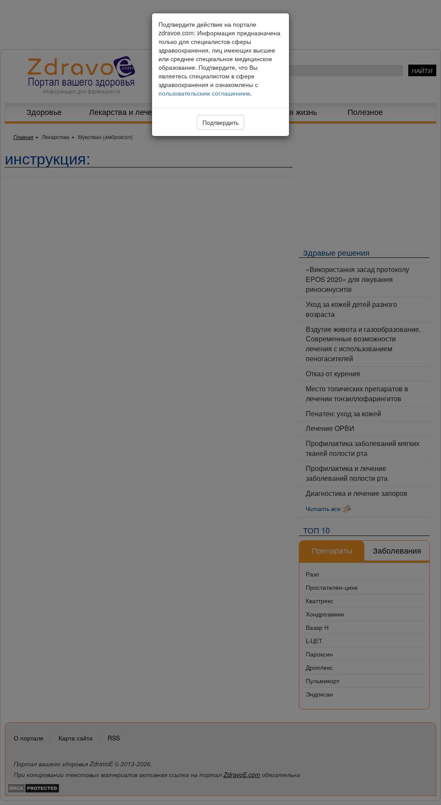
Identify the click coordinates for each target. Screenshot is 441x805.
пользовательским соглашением (204, 93)
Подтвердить (220, 122)
